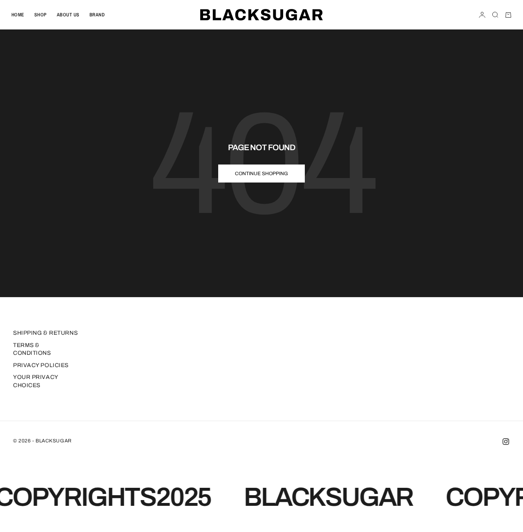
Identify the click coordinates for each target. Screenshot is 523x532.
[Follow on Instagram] (506, 441)
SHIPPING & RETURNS (45, 333)
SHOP (40, 14)
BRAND (97, 14)
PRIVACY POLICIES (41, 365)
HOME (18, 14)
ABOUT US (68, 14)
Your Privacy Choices (35, 381)
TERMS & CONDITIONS (32, 349)
